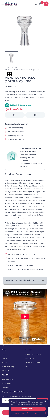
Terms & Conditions (32, 362)
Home (7, 67)
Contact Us (6, 388)
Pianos (4, 362)
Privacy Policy (30, 358)
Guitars (4, 354)
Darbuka (14, 67)
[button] (25, 280)
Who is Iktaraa (7, 379)
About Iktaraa (7, 384)
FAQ (26, 367)
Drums (4, 358)
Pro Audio (5, 371)
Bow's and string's (8, 367)
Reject (37, 413)
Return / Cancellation (33, 354)
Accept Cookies (28, 409)
